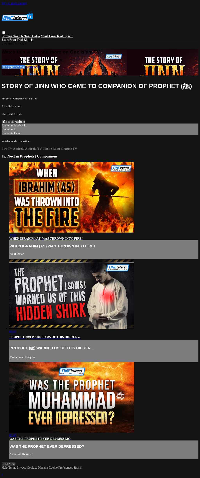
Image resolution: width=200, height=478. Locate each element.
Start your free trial (13, 67)
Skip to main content (14, 3)
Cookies (32, 467)
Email (21, 121)
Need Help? (32, 36)
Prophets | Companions (15, 98)
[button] (3, 32)
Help (5, 467)
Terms (12, 467)
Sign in (68, 36)
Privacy (22, 467)
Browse (7, 36)
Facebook (8, 121)
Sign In (29, 39)
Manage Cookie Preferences (55, 467)
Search (18, 36)
